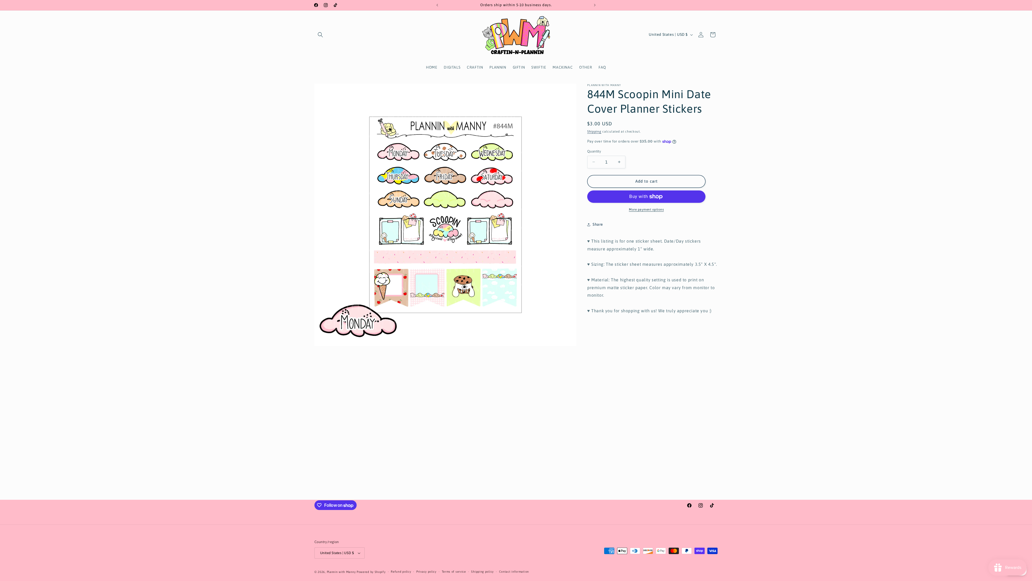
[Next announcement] (595, 5)
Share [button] (598, 224)
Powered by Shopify (371, 571)
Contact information (514, 571)
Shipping (594, 131)
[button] (320, 35)
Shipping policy (482, 571)
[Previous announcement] (437, 5)
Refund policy (401, 571)
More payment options (646, 209)
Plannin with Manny (341, 571)
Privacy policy (426, 571)
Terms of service (454, 571)
